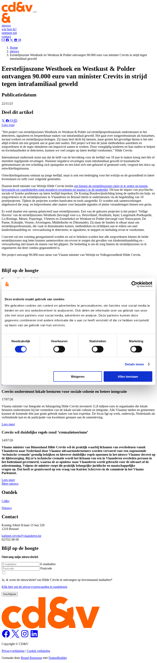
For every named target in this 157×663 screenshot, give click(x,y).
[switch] (59, 349)
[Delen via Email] (12, 121)
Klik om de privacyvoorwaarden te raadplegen (34, 586)
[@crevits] (12, 40)
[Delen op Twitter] (4, 121)
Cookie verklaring (38, 651)
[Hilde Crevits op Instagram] (25, 637)
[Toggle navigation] (35, 11)
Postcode (46, 568)
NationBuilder (57, 658)
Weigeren (77, 376)
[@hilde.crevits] (8, 40)
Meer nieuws (10, 483)
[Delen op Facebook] (8, 121)
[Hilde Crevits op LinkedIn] (34, 637)
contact (6, 36)
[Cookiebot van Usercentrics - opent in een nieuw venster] (134, 284)
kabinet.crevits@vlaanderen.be (21, 536)
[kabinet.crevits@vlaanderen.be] (4, 40)
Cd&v (6, 501)
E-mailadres (48, 564)
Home (14, 47)
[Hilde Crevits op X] (15, 637)
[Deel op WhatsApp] (15, 121)
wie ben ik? (9, 29)
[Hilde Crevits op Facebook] (6, 637)
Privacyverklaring (13, 651)
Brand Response (31, 658)
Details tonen (134, 364)
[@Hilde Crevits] (16, 40)
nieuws (6, 25)
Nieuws (7, 508)
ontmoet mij (9, 33)
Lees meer (8, 424)
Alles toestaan (128, 376)
